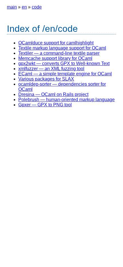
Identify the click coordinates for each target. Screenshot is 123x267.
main (12, 7)
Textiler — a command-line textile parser (59, 53)
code (37, 7)
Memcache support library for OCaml (55, 58)
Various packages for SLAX (46, 78)
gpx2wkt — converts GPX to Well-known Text (64, 63)
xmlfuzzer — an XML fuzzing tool (51, 68)
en (24, 7)
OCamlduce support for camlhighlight (56, 42)
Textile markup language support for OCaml (62, 48)
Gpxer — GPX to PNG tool (45, 104)
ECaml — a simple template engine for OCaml (65, 73)
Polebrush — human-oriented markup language (66, 99)
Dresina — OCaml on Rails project (53, 94)
